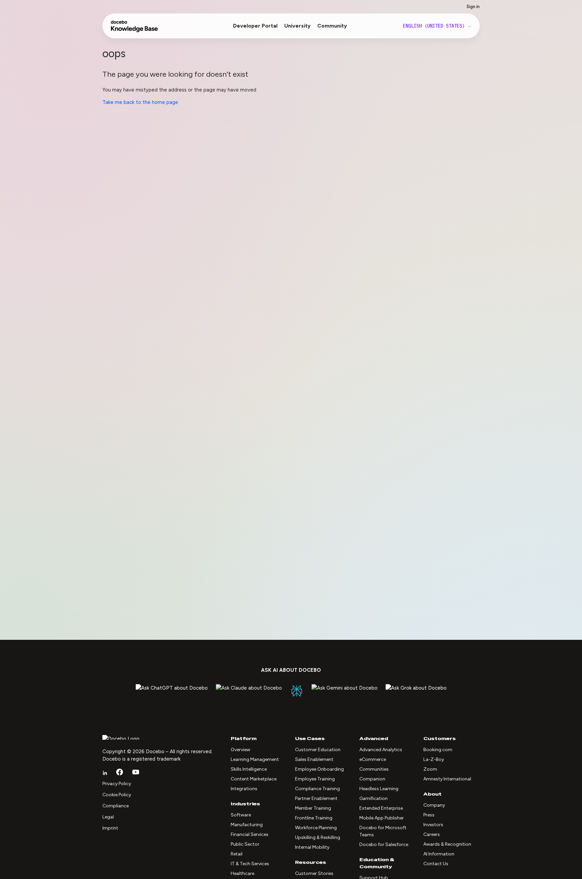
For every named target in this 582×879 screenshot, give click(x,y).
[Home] (134, 29)
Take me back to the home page (140, 102)
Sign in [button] (473, 6)
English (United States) (435, 26)
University (297, 26)
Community (332, 26)
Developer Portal (255, 26)
